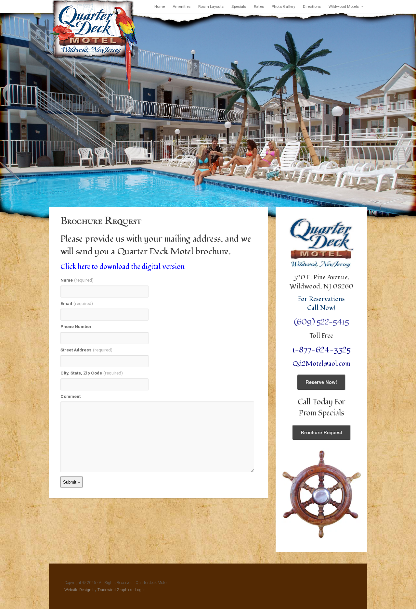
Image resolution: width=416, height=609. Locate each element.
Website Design (77, 590)
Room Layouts (211, 6)
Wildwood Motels (344, 6)
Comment (70, 396)
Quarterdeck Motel (93, 47)
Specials (238, 6)
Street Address (86, 349)
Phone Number (76, 326)
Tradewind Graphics (115, 590)
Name (77, 280)
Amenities (181, 6)
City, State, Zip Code (91, 372)
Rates (259, 6)
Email (76, 303)
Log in (140, 590)
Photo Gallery (283, 6)
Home (159, 6)
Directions (312, 6)
